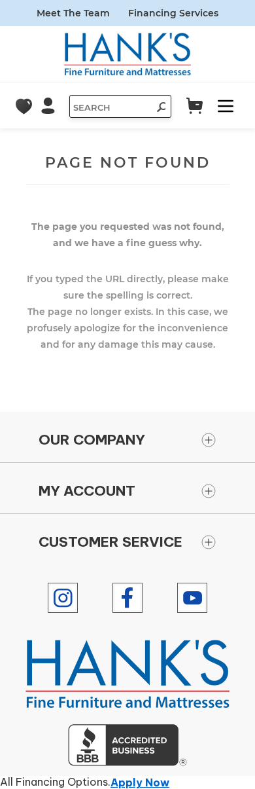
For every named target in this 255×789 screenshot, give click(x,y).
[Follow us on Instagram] (62, 597)
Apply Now (139, 782)
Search (157, 109)
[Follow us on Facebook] (127, 597)
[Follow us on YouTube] (192, 597)
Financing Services (173, 13)
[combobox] (110, 107)
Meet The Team (73, 13)
